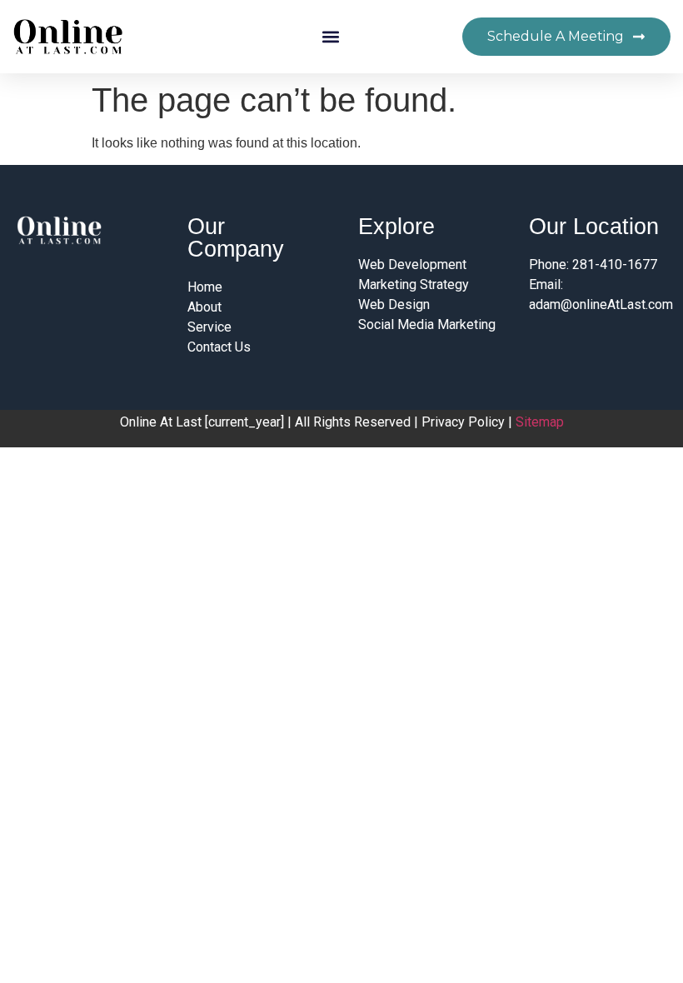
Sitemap (540, 422)
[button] (330, 37)
